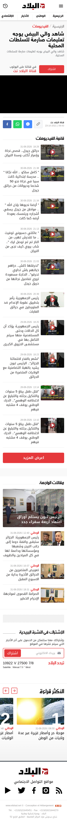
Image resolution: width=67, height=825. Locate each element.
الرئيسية (58, 16)
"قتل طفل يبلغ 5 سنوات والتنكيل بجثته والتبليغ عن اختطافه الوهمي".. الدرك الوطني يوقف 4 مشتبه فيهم (21, 400)
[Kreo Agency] (57, 806)
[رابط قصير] (38, 124)
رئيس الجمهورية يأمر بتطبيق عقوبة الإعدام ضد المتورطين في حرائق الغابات (21, 304)
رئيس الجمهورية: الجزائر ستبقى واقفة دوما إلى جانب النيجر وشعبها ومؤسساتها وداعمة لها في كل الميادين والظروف (21, 546)
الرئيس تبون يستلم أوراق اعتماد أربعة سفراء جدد (39, 519)
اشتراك (52, 69)
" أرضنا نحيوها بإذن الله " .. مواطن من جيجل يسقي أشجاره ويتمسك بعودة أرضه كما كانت (21, 211)
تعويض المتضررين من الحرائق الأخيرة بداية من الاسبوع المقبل (22, 574)
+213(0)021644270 (48, 810)
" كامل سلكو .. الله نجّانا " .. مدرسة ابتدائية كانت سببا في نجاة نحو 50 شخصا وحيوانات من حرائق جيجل (21, 181)
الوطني (41, 16)
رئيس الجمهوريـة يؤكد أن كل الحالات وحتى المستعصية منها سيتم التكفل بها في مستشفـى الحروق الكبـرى (21, 335)
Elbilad (33, 6)
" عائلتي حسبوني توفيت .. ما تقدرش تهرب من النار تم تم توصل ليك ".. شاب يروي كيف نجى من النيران (22, 242)
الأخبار (25, 16)
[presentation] (14, 691)
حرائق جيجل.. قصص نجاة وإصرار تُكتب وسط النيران (22, 153)
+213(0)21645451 (23, 810)
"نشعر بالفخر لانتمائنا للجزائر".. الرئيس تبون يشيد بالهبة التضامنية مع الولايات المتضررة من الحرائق (21, 368)
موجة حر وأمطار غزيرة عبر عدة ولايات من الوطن (41, 735)
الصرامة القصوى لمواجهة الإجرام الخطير (21, 596)
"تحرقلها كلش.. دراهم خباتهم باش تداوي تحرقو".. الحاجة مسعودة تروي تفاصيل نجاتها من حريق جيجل (22, 274)
